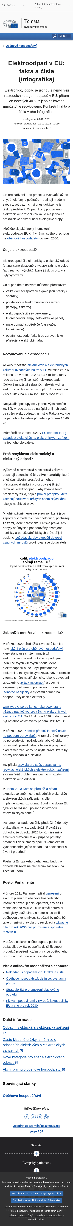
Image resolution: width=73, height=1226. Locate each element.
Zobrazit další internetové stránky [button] (48, 6)
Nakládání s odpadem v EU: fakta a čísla (35, 972)
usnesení (52, 893)
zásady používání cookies (48, 1215)
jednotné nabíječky (16, 692)
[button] (64, 36)
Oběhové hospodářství (22, 1096)
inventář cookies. (36, 1219)
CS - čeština (8, 5)
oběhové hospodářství (23, 238)
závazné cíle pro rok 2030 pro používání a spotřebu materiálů (35, 927)
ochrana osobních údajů (21, 1215)
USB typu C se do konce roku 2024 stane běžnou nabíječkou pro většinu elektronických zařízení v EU (35, 711)
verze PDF (36, 1131)
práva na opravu (32, 682)
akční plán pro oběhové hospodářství (36, 648)
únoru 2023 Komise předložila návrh (31, 789)
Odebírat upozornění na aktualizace (36, 1125)
